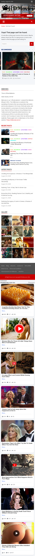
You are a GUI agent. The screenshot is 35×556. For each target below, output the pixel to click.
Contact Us (20, 266)
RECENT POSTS (6, 126)
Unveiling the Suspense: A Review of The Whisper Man (17, 173)
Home (2, 266)
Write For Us (4, 268)
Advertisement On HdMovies (9, 271)
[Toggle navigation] (3, 21)
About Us (12, 266)
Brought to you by (15, 160)
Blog (3, 72)
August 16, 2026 (8, 78)
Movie (22, 72)
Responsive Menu (32, 1)
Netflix (12, 131)
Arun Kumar (18, 78)
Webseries (13, 140)
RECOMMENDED (6, 50)
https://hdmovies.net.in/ (13, 120)
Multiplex (27, 72)
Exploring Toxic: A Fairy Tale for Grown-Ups (13, 187)
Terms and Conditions (15, 268)
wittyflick (21, 271)
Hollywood (17, 129)
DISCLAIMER (28, 266)
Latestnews (16, 72)
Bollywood (9, 72)
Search (32, 44)
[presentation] (29, 49)
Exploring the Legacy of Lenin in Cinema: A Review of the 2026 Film (16, 75)
